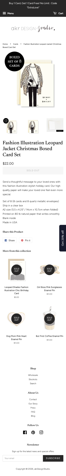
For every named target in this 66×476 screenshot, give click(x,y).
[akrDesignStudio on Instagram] (41, 433)
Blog (33, 416)
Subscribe (53, 458)
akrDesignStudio (42, 469)
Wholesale (33, 375)
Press (33, 408)
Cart (60, 13)
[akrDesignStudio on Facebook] (25, 433)
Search (33, 383)
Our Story (33, 403)
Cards (15, 44)
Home (5, 44)
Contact (33, 399)
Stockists (33, 379)
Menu (10, 13)
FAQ (33, 412)
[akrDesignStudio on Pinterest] (33, 433)
